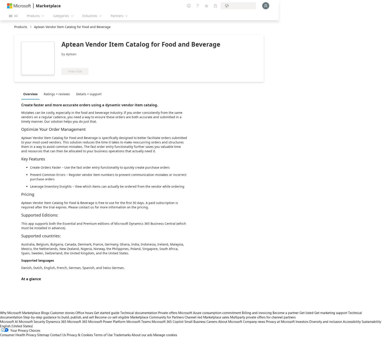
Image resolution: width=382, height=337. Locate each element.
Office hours (84, 312)
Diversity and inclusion (325, 321)
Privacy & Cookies (80, 335)
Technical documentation (138, 312)
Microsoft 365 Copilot (167, 321)
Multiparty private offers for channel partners (263, 317)
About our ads (142, 335)
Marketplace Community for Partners (157, 317)
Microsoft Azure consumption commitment (210, 312)
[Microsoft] (19, 5)
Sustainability (371, 321)
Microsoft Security (32, 321)
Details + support (88, 94)
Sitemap (43, 335)
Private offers (167, 312)
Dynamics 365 (56, 321)
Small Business (195, 321)
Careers (211, 321)
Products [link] (20, 27)
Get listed (306, 312)
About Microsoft (230, 321)
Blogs (45, 312)
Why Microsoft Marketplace (20, 312)
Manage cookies (165, 335)
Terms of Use (103, 335)
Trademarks (122, 335)
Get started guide (106, 312)
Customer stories (62, 312)
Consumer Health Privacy (18, 335)
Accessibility (352, 321)
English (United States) (16, 326)
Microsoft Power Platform (107, 321)
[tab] (31, 94)
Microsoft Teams (138, 321)
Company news (254, 321)
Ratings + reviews (57, 94)
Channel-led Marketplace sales (207, 317)
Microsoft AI (9, 321)
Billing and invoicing (257, 312)
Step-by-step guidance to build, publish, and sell (58, 317)
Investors (302, 321)
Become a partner (286, 312)
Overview (30, 94)
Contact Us (58, 335)
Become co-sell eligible (112, 317)
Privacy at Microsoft (280, 321)
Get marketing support (330, 312)
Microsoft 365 (77, 321)
